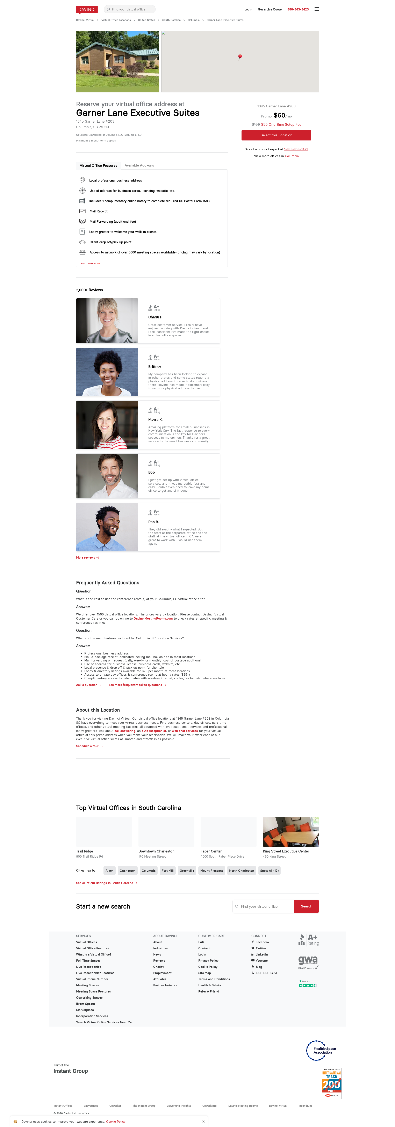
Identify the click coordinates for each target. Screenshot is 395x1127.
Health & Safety (209, 985)
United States (146, 20)
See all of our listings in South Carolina (104, 883)
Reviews (159, 961)
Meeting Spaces (87, 985)
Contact (204, 948)
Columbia (194, 20)
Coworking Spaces (89, 997)
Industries (160, 948)
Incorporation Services (92, 1016)
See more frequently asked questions (135, 685)
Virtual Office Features (98, 165)
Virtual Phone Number (92, 979)
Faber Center (211, 851)
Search (306, 906)
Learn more (87, 263)
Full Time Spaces (88, 961)
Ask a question (86, 685)
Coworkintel (209, 1105)
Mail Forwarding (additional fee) (113, 221)
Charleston (128, 871)
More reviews (85, 557)
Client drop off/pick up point (110, 242)
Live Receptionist (88, 967)
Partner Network (165, 985)
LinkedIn (262, 954)
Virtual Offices (86, 942)
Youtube (262, 961)
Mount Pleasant (211, 871)
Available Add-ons (139, 165)
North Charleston (241, 871)
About (157, 942)
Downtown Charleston (156, 851)
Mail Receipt (99, 211)
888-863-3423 (298, 9)
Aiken (110, 871)
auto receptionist (154, 731)
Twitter (261, 948)
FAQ (201, 942)
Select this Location (276, 135)
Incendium (305, 1105)
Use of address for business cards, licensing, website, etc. (132, 191)
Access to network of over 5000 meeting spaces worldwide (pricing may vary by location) (155, 252)
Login (248, 9)
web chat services (185, 731)
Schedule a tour (87, 746)
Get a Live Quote (270, 9)
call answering (125, 731)
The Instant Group (144, 1105)
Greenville (187, 871)
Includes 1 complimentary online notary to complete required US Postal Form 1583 (149, 201)
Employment (162, 973)
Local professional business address (115, 180)
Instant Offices (62, 1105)
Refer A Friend (208, 991)
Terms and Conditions (214, 979)
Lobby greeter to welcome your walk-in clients (123, 232)
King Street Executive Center (286, 851)
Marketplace (85, 1010)
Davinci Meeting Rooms (243, 1105)
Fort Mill (168, 871)
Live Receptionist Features (95, 973)
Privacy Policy (208, 961)
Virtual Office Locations (116, 20)
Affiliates (159, 979)
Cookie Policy (207, 967)
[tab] (98, 166)
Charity (158, 967)
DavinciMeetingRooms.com (153, 618)
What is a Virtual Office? (93, 954)
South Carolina (171, 20)
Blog (259, 967)
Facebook (262, 942)
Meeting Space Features (93, 991)
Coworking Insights (179, 1105)
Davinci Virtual (85, 20)
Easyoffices (91, 1105)
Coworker (115, 1105)
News (157, 954)
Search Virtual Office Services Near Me (104, 1022)
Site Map (204, 973)
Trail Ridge (84, 851)
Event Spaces (85, 1004)
